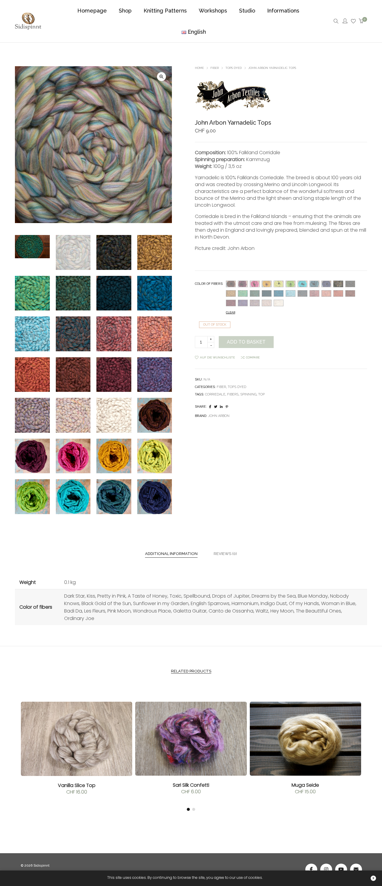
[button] (161, 76)
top (261, 394)
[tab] (171, 554)
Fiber (214, 67)
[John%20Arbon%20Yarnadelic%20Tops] (210, 406)
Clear (230, 312)
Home (199, 67)
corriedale (215, 394)
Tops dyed (233, 67)
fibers (232, 394)
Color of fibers (209, 284)
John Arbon (218, 416)
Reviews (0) (225, 553)
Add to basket (246, 342)
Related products (191, 671)
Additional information (171, 553)
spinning (248, 394)
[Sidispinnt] (28, 26)
